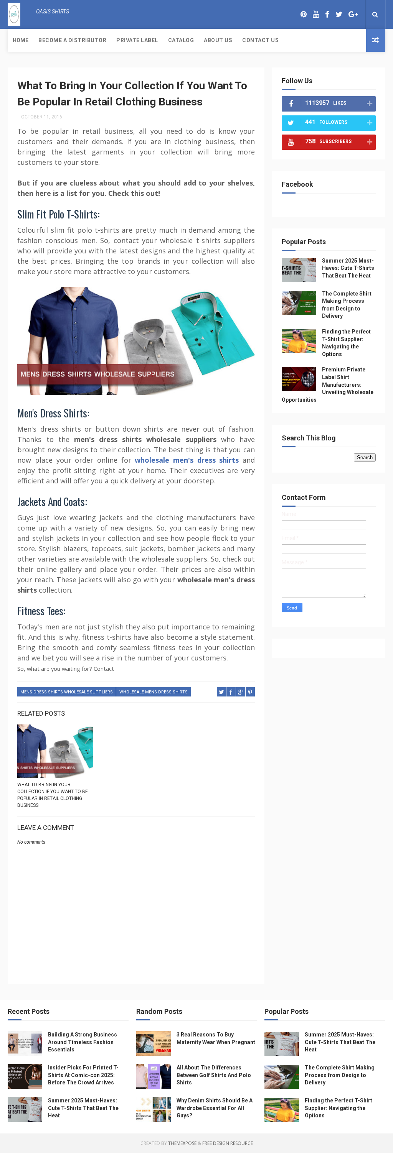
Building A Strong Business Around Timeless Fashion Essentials (82, 1042)
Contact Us (260, 40)
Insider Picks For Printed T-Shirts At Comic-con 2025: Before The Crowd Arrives (83, 1075)
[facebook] (327, 14)
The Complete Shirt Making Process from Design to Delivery (340, 1075)
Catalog (181, 40)
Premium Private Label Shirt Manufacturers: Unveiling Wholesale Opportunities (327, 384)
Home (20, 40)
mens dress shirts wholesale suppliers (66, 692)
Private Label (137, 40)
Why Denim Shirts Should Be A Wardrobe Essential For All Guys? (215, 1108)
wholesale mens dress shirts (153, 692)
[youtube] (316, 14)
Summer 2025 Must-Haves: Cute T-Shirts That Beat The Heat (348, 268)
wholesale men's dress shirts (187, 460)
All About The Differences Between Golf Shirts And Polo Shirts (214, 1075)
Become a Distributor (72, 40)
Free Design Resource (227, 1143)
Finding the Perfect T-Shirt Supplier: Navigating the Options (338, 1108)
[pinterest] (303, 14)
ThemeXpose (182, 1143)
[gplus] (353, 14)
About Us (218, 40)
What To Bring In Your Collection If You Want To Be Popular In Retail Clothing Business (52, 795)
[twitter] (338, 14)
